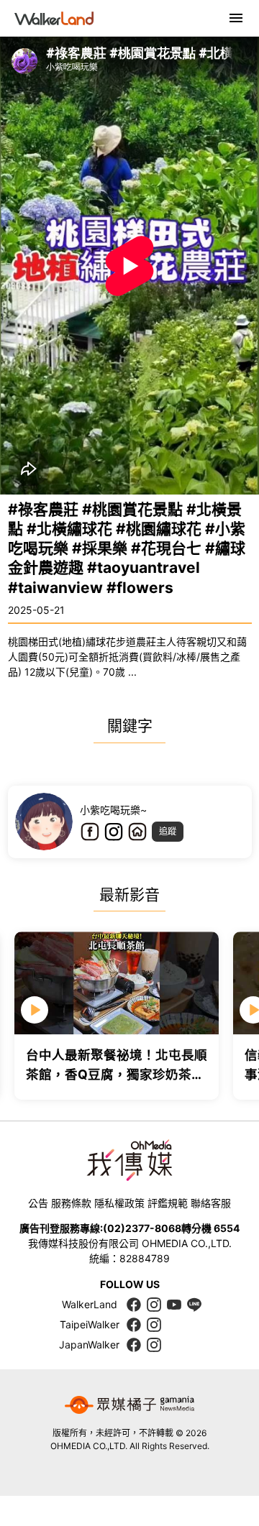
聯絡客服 (211, 1203)
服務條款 (71, 1203)
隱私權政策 (119, 1203)
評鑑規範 (167, 1203)
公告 (38, 1203)
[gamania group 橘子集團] (129, 1405)
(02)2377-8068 (142, 1228)
